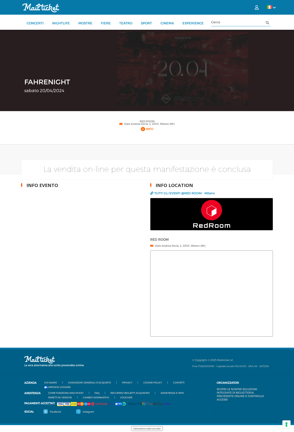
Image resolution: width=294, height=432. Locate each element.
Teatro (125, 23)
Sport (146, 23)
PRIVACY (127, 382)
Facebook (55, 411)
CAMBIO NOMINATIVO (96, 397)
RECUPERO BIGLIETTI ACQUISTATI (130, 393)
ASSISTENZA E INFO (172, 393)
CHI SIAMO (50, 382)
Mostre (85, 23)
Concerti (35, 23)
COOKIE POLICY (152, 382)
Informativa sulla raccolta (147, 428)
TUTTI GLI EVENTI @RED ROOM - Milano (184, 193)
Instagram (88, 411)
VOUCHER (126, 397)
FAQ (96, 393)
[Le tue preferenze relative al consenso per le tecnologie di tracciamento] (286, 424)
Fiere (106, 23)
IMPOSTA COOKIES (59, 387)
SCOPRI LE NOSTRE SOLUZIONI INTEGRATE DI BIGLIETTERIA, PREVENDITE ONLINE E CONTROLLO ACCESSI (240, 394)
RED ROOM (147, 121)
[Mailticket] (40, 7)
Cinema (167, 23)
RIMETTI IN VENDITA (60, 397)
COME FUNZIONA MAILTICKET (66, 393)
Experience (193, 23)
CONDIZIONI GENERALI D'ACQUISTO (89, 382)
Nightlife (61, 23)
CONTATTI (178, 382)
